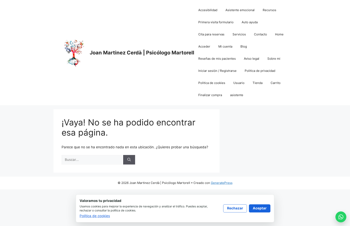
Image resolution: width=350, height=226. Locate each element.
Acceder (204, 46)
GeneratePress (222, 183)
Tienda (257, 83)
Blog (243, 46)
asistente (236, 95)
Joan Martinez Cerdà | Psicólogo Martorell (142, 53)
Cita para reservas (211, 34)
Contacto (260, 34)
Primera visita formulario (216, 22)
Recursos (269, 10)
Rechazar (235, 208)
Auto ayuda (250, 22)
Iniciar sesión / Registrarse (217, 71)
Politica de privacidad (260, 71)
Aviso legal (251, 58)
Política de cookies (95, 216)
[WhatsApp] (340, 216)
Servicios (239, 34)
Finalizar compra (210, 95)
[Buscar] (129, 160)
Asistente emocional (240, 10)
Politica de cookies (211, 83)
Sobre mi (273, 58)
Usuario (238, 83)
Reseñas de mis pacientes (217, 58)
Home (279, 34)
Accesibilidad (207, 10)
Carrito (276, 83)
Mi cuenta (225, 46)
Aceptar (260, 208)
